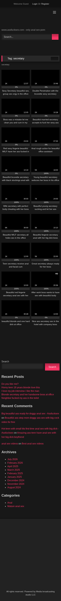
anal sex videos (9, 443)
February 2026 (15, 463)
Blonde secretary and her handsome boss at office (27, 394)
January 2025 (14, 477)
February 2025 (15, 473)
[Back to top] (52, 592)
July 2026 (12, 459)
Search (5, 361)
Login (34, 4)
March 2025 (13, 470)
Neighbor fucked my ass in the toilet (20, 398)
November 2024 (15, 484)
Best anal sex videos (33, 443)
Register (45, 4)
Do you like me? (10, 384)
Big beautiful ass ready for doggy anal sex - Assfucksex (30, 413)
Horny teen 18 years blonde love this (20, 387)
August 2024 (14, 487)
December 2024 (15, 480)
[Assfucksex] (25, 18)
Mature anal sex (15, 506)
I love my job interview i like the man (20, 391)
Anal (9, 502)
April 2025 (12, 466)
